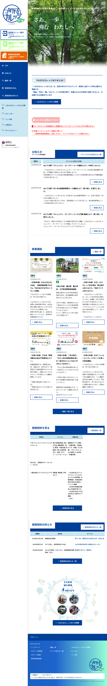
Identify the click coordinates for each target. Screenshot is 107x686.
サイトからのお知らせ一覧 (91, 154)
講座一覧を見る (68, 411)
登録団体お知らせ (11, 95)
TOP (6, 65)
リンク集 (8, 119)
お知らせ (8, 73)
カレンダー (9, 113)
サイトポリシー (11, 130)
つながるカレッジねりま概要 (13, 106)
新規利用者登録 (36, 658)
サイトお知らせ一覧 (56, 651)
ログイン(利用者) (37, 651)
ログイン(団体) (36, 655)
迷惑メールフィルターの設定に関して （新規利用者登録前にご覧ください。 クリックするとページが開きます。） (62, 132)
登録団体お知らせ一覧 (93, 527)
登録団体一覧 (96, 430)
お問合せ (8, 125)
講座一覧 (8, 80)
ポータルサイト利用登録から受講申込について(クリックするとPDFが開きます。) (64, 126)
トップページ (35, 647)
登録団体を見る (10, 88)
